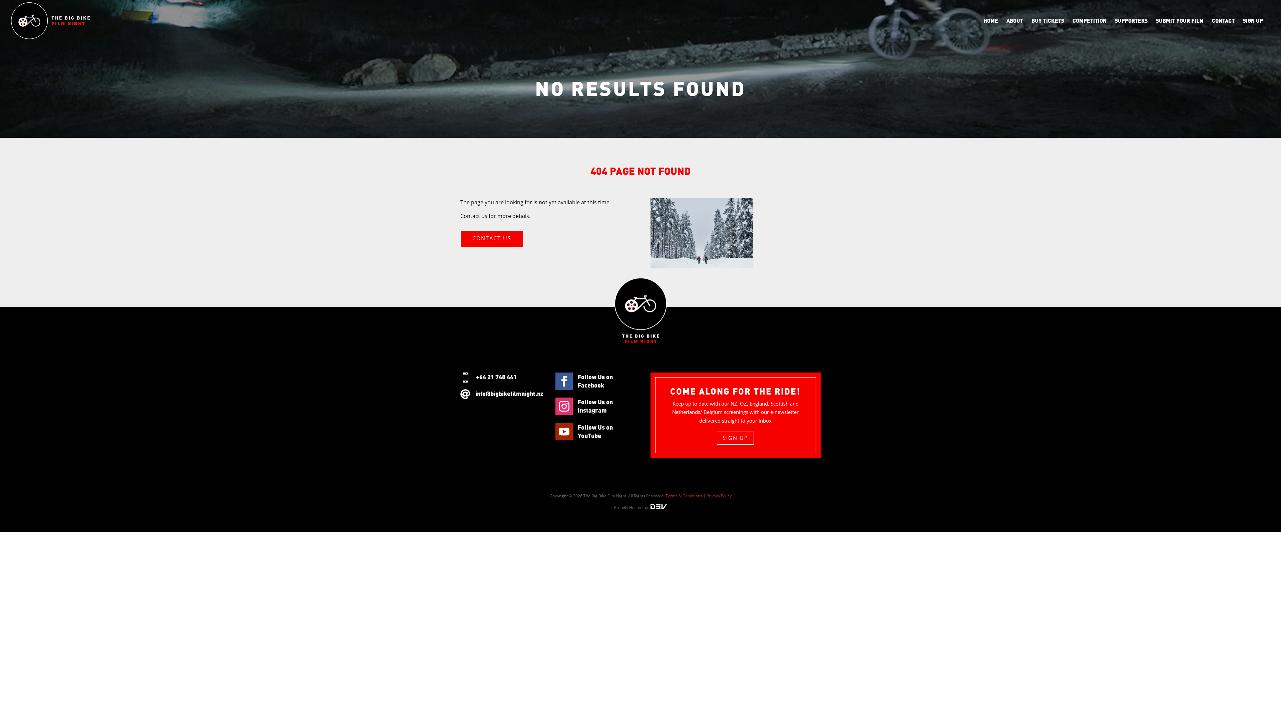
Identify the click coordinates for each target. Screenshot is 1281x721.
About (1014, 21)
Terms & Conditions (684, 496)
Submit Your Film (1180, 21)
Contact (1223, 21)
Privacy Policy (719, 496)
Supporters (1131, 21)
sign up (735, 438)
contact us (491, 238)
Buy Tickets (1047, 21)
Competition (1090, 21)
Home (990, 21)
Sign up (1253, 21)
